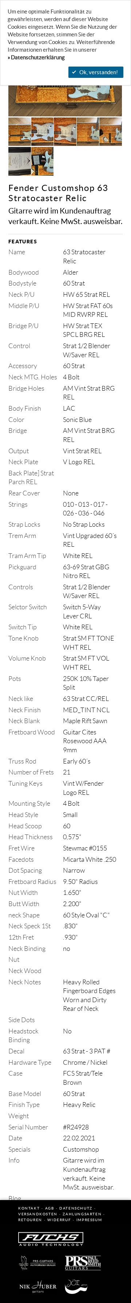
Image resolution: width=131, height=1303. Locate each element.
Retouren (30, 1220)
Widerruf (59, 1220)
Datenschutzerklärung (38, 57)
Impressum (89, 1220)
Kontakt (29, 1208)
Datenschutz (75, 1208)
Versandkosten (37, 1214)
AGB (49, 1208)
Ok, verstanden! (98, 72)
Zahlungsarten (82, 1214)
